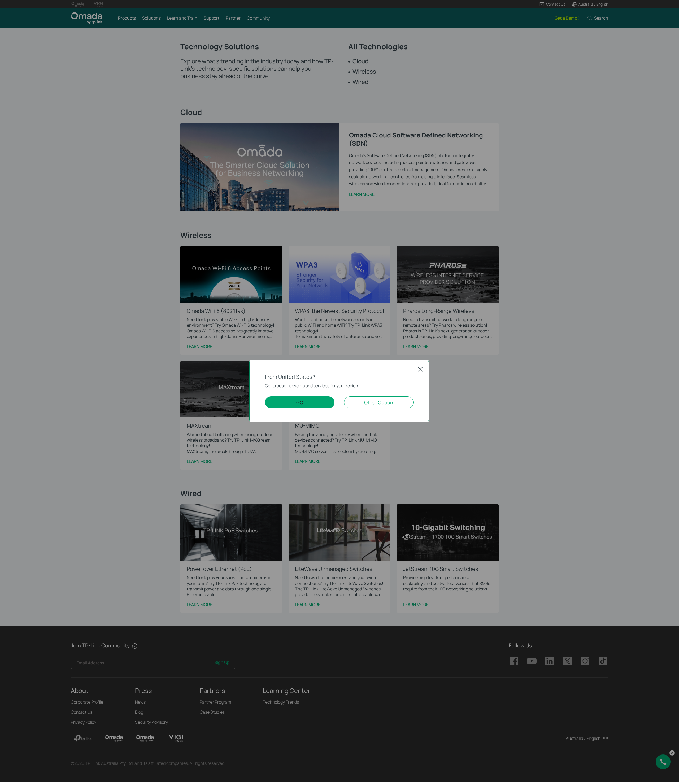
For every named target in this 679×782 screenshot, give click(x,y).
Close (420, 369)
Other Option (378, 402)
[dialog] (339, 391)
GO (299, 402)
